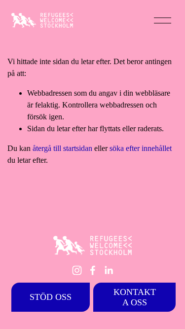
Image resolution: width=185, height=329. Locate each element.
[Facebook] (93, 270)
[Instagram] (77, 270)
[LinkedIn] (108, 270)
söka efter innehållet (141, 148)
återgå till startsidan (62, 148)
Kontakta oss (134, 297)
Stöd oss (51, 297)
